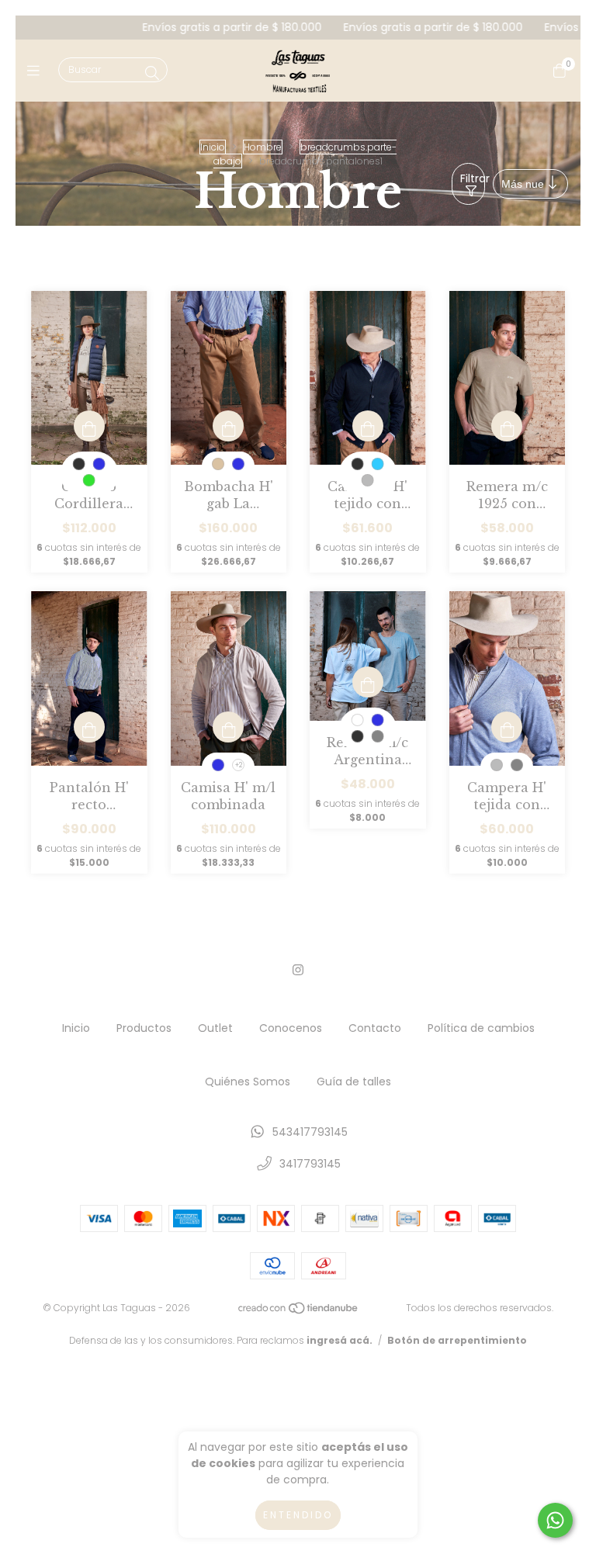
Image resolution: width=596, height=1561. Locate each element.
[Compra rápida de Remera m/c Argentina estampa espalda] (367, 681)
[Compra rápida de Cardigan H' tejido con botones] (367, 425)
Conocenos (290, 1028)
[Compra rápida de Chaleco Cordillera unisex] (89, 425)
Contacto (374, 1028)
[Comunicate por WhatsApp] (555, 1520)
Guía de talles (354, 1081)
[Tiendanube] (299, 1310)
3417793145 (310, 1164)
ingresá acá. (339, 1340)
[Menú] (37, 70)
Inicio (212, 147)
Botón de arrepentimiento (457, 1340)
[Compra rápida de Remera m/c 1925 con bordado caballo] (506, 425)
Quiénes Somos (247, 1081)
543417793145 (310, 1132)
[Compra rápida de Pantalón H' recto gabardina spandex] (89, 726)
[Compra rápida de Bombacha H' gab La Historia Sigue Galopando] (228, 425)
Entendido (298, 1514)
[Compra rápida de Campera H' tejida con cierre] (506, 726)
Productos (144, 1028)
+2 (238, 765)
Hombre (263, 147)
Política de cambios (481, 1028)
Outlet (215, 1028)
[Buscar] (152, 73)
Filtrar (472, 178)
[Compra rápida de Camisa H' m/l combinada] (228, 726)
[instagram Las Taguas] (298, 970)
